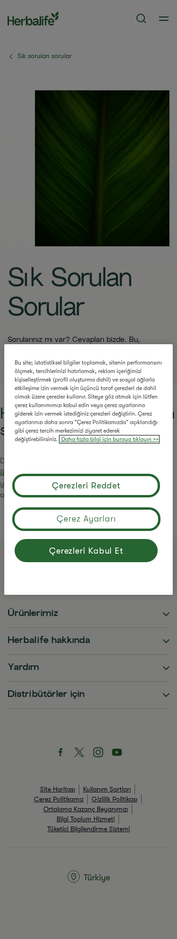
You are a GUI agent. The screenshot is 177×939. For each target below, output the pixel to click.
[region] (88, 469)
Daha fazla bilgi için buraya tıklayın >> (109, 439)
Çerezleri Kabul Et (86, 551)
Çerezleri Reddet (86, 485)
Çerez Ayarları (86, 518)
